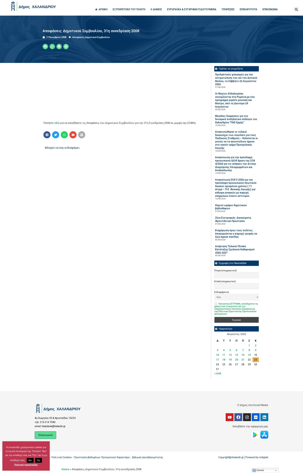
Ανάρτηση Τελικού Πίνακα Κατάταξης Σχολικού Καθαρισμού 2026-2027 (235, 249)
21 (242, 359)
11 (223, 354)
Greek (260, 470)
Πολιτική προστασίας (26, 464)
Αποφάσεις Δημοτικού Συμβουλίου (91, 37)
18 (223, 359)
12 (230, 354)
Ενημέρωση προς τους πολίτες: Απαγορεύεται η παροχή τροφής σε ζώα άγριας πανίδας (236, 233)
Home (65, 469)
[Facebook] (238, 417)
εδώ (56, 123)
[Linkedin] (264, 417)
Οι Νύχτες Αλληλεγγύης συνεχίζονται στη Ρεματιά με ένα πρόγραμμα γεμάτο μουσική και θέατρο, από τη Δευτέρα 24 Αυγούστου (235, 100)
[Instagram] (247, 417)
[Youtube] (230, 417)
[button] (296, 9)
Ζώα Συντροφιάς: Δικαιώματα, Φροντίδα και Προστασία (233, 219)
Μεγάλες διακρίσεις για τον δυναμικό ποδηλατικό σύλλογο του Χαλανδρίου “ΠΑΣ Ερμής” (236, 119)
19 (230, 359)
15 (249, 354)
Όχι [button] (38, 460)
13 (236, 354)
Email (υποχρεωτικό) (225, 281)
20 (236, 359)
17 (217, 359)
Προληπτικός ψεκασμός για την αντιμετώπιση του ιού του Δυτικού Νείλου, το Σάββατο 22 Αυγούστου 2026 (236, 79)
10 (217, 354)
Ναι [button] (30, 460)
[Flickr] (256, 417)
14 (242, 354)
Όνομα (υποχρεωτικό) (225, 270)
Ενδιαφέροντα (221, 292)
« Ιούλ (217, 373)
